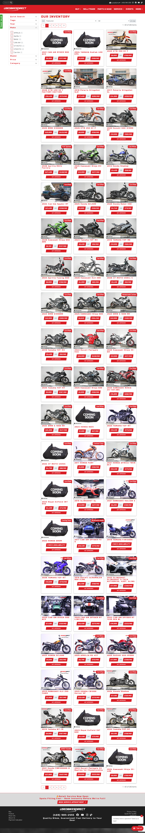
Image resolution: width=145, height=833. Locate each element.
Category (15, 63)
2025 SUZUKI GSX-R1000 (120, 655)
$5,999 (81, 58)
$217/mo (96, 172)
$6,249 (81, 318)
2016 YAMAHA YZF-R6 (118, 240)
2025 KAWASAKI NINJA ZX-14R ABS (119, 389)
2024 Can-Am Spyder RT (55, 204)
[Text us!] (137, 829)
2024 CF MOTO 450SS (54, 464)
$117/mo (63, 58)
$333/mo (128, 624)
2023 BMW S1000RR (52, 314)
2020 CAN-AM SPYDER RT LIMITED (88, 618)
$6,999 (49, 58)
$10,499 (48, 96)
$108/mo (95, 584)
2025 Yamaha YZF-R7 (53, 388)
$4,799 (49, 468)
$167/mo (63, 392)
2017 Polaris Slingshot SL (120, 91)
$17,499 (81, 96)
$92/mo (95, 244)
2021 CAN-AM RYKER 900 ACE (55, 53)
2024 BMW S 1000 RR (53, 426)
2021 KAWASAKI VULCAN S (121, 501)
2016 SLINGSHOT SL (85, 501)
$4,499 (49, 508)
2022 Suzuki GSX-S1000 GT (120, 129)
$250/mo (128, 96)
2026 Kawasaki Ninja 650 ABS (56, 241)
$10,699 (48, 582)
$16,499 (81, 624)
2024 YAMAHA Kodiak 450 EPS (89, 53)
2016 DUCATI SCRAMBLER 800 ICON (88, 578)
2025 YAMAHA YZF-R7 (119, 426)
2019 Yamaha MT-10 (52, 729)
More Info (12, 816)
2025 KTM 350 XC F (117, 51)
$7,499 (49, 624)
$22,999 (48, 318)
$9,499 (114, 733)
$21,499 (48, 208)
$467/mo (63, 774)
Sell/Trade (89, 9)
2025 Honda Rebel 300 (119, 204)
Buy (10, 812)
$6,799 (82, 660)
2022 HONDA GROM (52, 541)
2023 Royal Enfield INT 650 (55, 503)
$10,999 (113, 134)
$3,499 (114, 170)
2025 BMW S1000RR (52, 128)
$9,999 (49, 392)
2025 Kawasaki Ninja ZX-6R (88, 167)
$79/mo (128, 208)
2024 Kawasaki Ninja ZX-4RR (121, 770)
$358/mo (63, 208)
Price (13, 60)
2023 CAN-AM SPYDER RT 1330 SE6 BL (121, 618)
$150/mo (128, 55)
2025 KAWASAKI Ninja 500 (89, 314)
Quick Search (17, 17)
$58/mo (128, 170)
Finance (11, 814)
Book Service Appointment (71, 802)
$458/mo (63, 172)
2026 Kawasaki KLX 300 (88, 278)
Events (129, 9)
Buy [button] (77, 9)
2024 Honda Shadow (118, 691)
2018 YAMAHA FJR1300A (120, 540)
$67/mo (62, 697)
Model (13, 56)
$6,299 (114, 505)
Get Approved (56, 63)
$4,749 (114, 208)
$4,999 (82, 282)
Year (12, 24)
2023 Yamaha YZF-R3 (86, 240)
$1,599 (82, 431)
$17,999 (113, 586)
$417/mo (63, 430)
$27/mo (95, 431)
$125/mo (63, 624)
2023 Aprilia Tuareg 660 (55, 278)
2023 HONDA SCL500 (53, 655)
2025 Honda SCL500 (85, 204)
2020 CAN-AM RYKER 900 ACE (55, 618)
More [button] (138, 9)
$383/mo (63, 318)
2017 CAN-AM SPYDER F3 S (88, 541)
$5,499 (82, 244)
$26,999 (81, 356)
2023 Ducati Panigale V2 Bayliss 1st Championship (89, 769)
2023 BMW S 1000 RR (118, 314)
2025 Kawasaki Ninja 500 (88, 388)
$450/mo (96, 356)
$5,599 (49, 660)
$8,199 (49, 246)
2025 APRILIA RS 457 (86, 655)
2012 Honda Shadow (118, 166)
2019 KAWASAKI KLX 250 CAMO (55, 692)
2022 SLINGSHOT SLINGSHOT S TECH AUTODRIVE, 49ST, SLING (121, 579)
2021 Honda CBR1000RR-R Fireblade (56, 769)
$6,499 (81, 584)
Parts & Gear (104, 9)
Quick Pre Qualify (130, 814)
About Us (12, 818)
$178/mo (63, 582)
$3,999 (49, 697)
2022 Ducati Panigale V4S (86, 351)
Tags (13, 20)
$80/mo (62, 468)
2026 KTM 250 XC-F (85, 128)
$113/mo (95, 660)
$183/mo (128, 134)
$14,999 (113, 96)
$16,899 (113, 394)
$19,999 (113, 624)
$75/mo (63, 508)
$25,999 (48, 132)
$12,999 (81, 172)
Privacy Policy (131, 812)
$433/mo (63, 132)
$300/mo (128, 586)
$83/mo (95, 282)
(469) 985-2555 (126, 3)
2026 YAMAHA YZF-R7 (54, 578)
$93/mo (62, 660)
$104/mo (95, 318)
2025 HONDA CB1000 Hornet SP (85, 692)
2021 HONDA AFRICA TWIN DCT (121, 464)
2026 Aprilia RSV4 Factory (52, 167)
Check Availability (56, 545)
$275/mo (96, 624)
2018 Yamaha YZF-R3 (53, 350)
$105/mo (128, 505)
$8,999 (114, 55)
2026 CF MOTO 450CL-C (120, 278)
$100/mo (95, 58)
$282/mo (128, 394)
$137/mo (63, 246)
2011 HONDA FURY (84, 463)
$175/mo (63, 96)
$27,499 (48, 172)
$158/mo (128, 733)
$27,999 (48, 774)
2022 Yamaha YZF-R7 (118, 729)
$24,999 (48, 430)
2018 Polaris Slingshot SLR (87, 91)
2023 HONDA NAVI (84, 427)
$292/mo (96, 96)
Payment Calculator (15, 820)
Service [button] (118, 9)
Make (13, 28)
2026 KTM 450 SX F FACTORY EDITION (52, 91)
